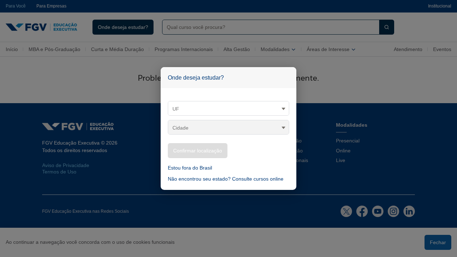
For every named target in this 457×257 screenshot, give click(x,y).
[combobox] (267, 27)
